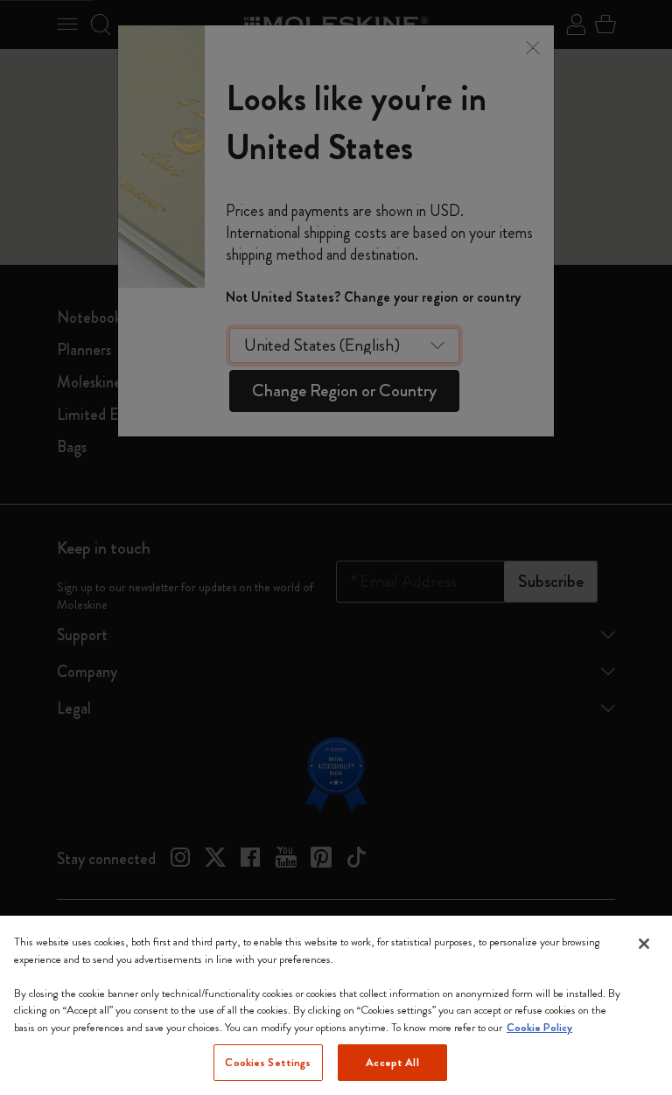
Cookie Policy (539, 1027)
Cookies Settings (268, 1062)
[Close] (644, 943)
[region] (336, 1005)
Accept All (392, 1062)
